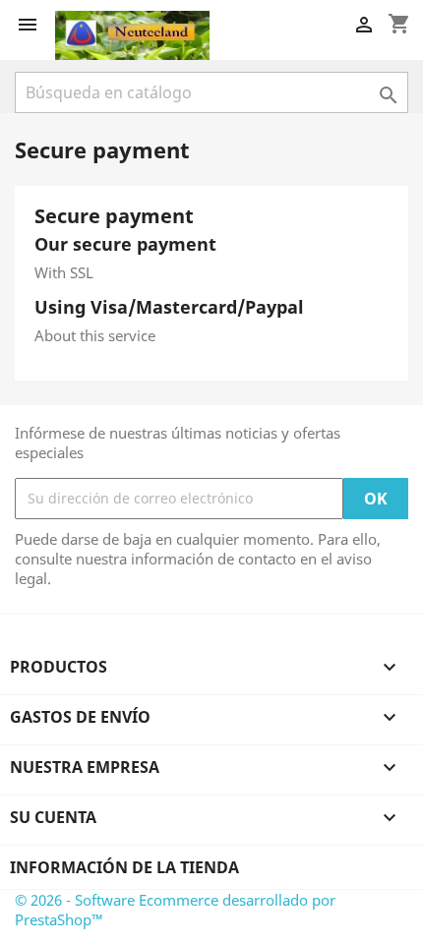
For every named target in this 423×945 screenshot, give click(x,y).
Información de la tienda (124, 867)
